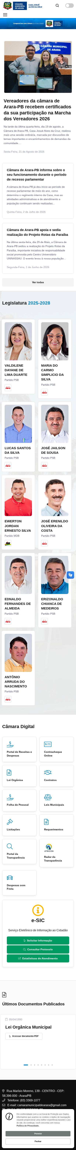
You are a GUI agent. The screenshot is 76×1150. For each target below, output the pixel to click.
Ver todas (38, 282)
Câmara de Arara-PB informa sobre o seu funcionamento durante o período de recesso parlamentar (36, 174)
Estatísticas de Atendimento (40, 958)
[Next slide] (65, 102)
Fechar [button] (38, 1141)
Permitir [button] (38, 1133)
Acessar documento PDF (25, 1036)
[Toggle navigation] (5, 14)
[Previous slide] (11, 102)
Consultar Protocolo (40, 949)
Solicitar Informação (39, 940)
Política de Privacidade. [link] (28, 1126)
